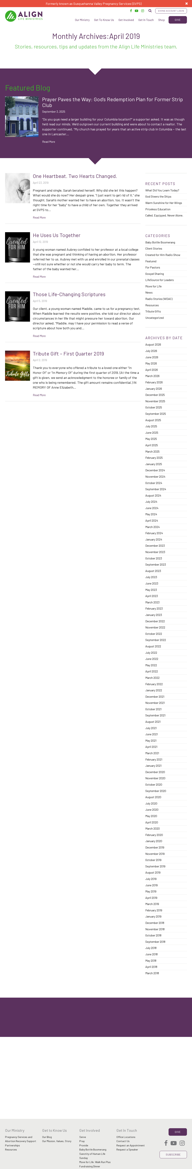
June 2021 (151, 734)
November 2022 (155, 627)
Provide (83, 1145)
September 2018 (155, 941)
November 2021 (155, 702)
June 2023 (151, 583)
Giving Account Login (171, 11)
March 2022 (152, 677)
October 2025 (153, 407)
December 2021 (154, 696)
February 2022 (154, 684)
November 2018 (155, 929)
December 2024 (155, 470)
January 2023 (153, 614)
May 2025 (151, 438)
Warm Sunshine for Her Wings (163, 203)
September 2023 (155, 564)
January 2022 (153, 690)
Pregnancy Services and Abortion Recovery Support (20, 1139)
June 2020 (151, 809)
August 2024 (153, 495)
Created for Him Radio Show (162, 255)
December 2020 (155, 772)
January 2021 (153, 765)
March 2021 (152, 753)
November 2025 (155, 401)
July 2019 (151, 878)
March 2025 (152, 451)
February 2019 (153, 910)
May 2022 (151, 665)
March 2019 (152, 904)
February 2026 (154, 382)
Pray (82, 1141)
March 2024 (152, 527)
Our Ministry (82, 20)
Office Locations (125, 1137)
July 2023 (151, 577)
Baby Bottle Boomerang (160, 242)
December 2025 (155, 394)
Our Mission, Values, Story (56, 1141)
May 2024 (151, 514)
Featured (150, 261)
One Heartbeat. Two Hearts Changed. (75, 176)
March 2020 (152, 828)
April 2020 (151, 822)
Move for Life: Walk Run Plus (95, 1162)
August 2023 (153, 571)
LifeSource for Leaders (159, 280)
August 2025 (153, 420)
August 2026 (153, 344)
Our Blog (47, 1137)
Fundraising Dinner (89, 1166)
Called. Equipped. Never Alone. (164, 215)
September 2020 (155, 791)
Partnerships (12, 1145)
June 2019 (151, 885)
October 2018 (153, 935)
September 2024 (155, 489)
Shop (161, 20)
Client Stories (153, 248)
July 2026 (151, 350)
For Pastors (152, 267)
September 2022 (155, 640)
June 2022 (151, 658)
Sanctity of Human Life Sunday (92, 1155)
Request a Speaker (127, 1149)
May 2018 (150, 960)
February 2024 (154, 533)
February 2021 (153, 759)
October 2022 (153, 633)
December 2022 (155, 621)
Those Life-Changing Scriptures (69, 294)
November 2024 (155, 476)
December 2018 (154, 922)
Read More (48, 141)
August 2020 (153, 797)
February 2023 (154, 608)
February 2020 (154, 835)
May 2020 (151, 816)
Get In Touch (146, 20)
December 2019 (154, 847)
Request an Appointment (130, 1145)
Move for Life (153, 286)
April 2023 (151, 596)
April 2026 (151, 369)
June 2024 (151, 508)
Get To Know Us (104, 20)
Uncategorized (154, 317)
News (149, 292)
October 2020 (153, 784)
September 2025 (155, 413)
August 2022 (153, 646)
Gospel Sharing (154, 273)
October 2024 (153, 483)
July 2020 (151, 803)
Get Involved (126, 20)
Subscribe (173, 1154)
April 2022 (151, 671)
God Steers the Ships (158, 196)
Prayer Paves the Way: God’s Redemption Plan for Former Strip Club (112, 102)
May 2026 (151, 363)
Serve (82, 1137)
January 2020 (153, 841)
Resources (152, 305)
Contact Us (123, 1141)
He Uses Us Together (56, 235)
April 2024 (151, 520)
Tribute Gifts (153, 311)
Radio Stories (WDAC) (158, 298)
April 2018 (151, 966)
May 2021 (150, 740)
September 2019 (155, 866)
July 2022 (151, 652)
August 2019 (152, 872)
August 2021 (152, 721)
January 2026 (153, 388)
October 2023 (153, 558)
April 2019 (151, 897)
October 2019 (153, 860)
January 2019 (153, 916)
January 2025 (153, 464)
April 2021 (151, 746)
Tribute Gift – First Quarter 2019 (68, 353)
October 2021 (153, 709)
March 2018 (152, 973)
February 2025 (154, 457)
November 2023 (155, 552)
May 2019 (150, 891)
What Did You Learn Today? (162, 190)
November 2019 (155, 853)
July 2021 (151, 728)
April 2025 (151, 445)
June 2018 (151, 954)
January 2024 (153, 539)
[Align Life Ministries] (24, 16)
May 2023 (151, 589)
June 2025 (151, 432)
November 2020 (155, 778)
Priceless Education (157, 209)
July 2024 (151, 501)
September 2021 (155, 715)
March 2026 (152, 376)
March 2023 (152, 602)
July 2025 (151, 426)
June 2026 (151, 357)
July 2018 (151, 948)
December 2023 (155, 545)
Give (178, 19)
